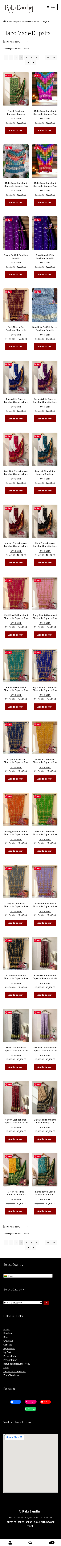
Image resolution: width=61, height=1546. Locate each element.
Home (9, 21)
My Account (9, 1348)
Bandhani (8, 1333)
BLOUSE (38, 1521)
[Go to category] (46, 1303)
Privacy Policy (10, 1356)
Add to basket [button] (15, 130)
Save (10, 76)
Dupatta (17, 21)
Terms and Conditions (14, 1371)
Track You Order (11, 1375)
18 (48, 57)
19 (54, 57)
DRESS (28, 1521)
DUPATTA (11, 1521)
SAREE (21, 1521)
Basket (47, 1541)
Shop (6, 1367)
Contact (7, 1344)
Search (30, 1542)
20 (28, 62)
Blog (5, 1336)
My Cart (7, 1352)
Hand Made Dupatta (32, 21)
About (6, 1329)
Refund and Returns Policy (16, 1363)
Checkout (8, 1340)
